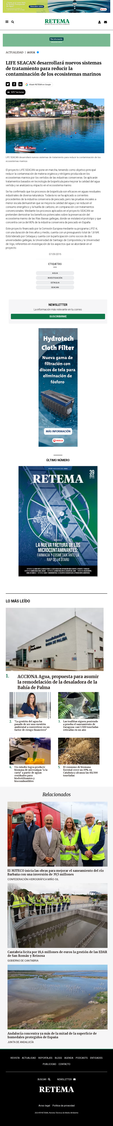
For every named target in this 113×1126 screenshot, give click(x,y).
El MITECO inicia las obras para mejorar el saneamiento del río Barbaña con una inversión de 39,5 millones (56, 872)
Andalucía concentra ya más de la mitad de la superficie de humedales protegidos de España (52, 1035)
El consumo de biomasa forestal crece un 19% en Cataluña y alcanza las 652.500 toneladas (80, 771)
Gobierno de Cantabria (23, 960)
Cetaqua (55, 283)
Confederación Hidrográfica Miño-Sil (33, 879)
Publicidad (49, 1064)
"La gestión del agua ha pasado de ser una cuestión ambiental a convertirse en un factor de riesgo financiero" (32, 725)
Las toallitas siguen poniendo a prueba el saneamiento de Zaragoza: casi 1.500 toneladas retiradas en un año (80, 725)
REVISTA (15, 1058)
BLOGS (58, 1058)
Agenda (68, 1058)
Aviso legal (44, 1105)
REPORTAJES (45, 1058)
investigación (55, 278)
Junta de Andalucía (21, 1042)
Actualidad (15, 52)
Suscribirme (58, 316)
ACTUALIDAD (29, 1058)
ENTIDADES (96, 1058)
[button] (8, 84)
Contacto (64, 1064)
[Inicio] (57, 22)
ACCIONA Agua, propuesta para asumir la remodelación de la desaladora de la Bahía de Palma (58, 682)
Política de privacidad (63, 1105)
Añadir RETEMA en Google (40, 85)
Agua (31, 52)
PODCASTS (82, 1058)
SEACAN (55, 287)
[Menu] (7, 22)
